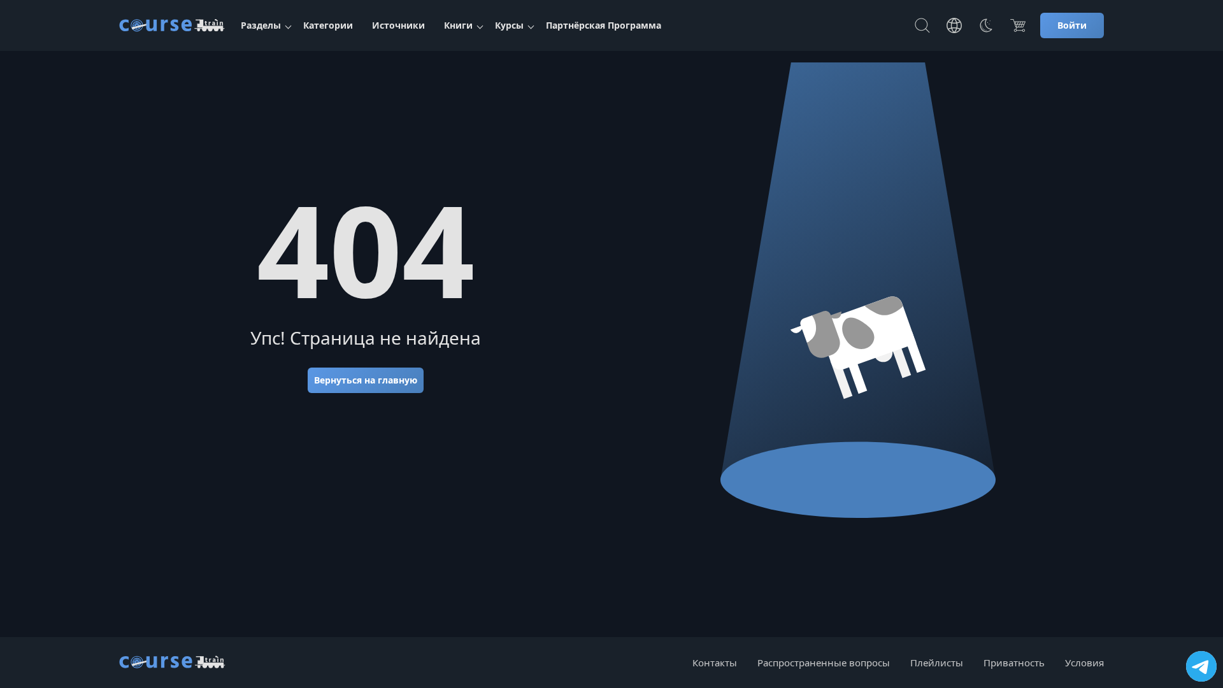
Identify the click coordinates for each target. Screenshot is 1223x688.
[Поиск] (922, 25)
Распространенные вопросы (823, 662)
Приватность (1014, 662)
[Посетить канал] (1201, 666)
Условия (1084, 662)
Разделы (261, 25)
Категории (328, 25)
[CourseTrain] (172, 25)
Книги (458, 25)
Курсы (509, 25)
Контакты (714, 662)
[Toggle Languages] (954, 25)
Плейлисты (936, 662)
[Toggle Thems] (986, 25)
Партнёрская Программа (603, 25)
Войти (1072, 25)
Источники (398, 25)
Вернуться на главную (365, 380)
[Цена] (1018, 25)
